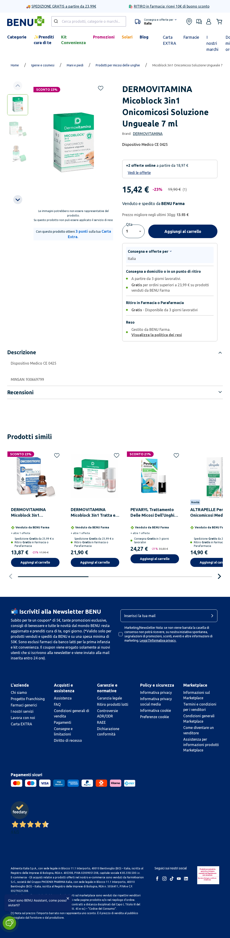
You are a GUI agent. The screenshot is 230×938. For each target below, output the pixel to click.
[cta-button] (213, 615)
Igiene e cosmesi (42, 65)
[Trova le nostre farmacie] (189, 21)
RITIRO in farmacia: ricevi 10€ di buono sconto (172, 6)
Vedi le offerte (139, 173)
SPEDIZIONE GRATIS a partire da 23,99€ (63, 6)
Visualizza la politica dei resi (156, 335)
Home (15, 65)
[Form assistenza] (199, 21)
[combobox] (88, 21)
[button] (155, 21)
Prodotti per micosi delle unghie (118, 65)
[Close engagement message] (68, 898)
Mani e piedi (75, 65)
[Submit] (56, 21)
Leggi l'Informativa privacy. (158, 640)
